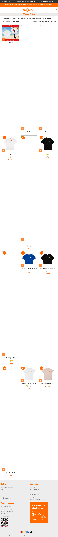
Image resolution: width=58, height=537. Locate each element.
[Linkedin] (4, 498)
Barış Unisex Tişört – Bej (47, 383)
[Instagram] (6, 498)
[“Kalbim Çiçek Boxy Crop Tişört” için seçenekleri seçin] (40, 265)
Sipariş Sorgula (34, 497)
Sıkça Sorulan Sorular (35, 492)
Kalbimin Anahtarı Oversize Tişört (10, 153)
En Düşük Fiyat (37, 21)
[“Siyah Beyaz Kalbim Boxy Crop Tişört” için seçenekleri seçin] (22, 265)
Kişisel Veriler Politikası (7, 511)
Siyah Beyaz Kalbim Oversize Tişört (29, 242)
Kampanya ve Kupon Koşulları (37, 499)
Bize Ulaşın (4, 492)
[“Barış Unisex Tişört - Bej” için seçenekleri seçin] (40, 380)
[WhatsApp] (10, 498)
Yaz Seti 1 (47, 131)
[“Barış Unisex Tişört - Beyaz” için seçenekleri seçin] (22, 380)
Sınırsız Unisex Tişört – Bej (10, 472)
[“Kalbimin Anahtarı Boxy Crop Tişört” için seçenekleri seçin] (3, 354)
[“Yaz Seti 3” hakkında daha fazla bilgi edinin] (3, 39)
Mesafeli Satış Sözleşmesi (7, 509)
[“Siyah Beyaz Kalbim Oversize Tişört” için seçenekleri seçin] (22, 239)
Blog (2, 489)
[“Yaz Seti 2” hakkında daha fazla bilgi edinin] (22, 128)
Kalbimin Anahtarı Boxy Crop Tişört (10, 358)
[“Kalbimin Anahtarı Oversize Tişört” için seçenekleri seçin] (3, 150)
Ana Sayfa (3, 21)
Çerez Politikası (5, 516)
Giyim (8, 21)
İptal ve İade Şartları (6, 506)
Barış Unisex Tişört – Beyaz (29, 383)
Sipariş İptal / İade (34, 494)
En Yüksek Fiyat (46, 21)
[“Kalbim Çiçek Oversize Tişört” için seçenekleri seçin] (40, 150)
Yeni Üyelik (33, 487)
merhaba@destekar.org (7, 487)
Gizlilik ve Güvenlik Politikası (9, 514)
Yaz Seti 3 (10, 42)
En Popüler (53, 21)
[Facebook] (2, 498)
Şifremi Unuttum (34, 489)
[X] (8, 498)
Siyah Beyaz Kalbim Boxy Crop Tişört (29, 269)
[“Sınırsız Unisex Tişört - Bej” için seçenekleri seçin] (3, 469)
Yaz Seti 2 (29, 131)
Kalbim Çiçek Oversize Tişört (47, 153)
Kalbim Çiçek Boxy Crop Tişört (47, 268)
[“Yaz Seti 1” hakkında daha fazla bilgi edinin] (40, 128)
